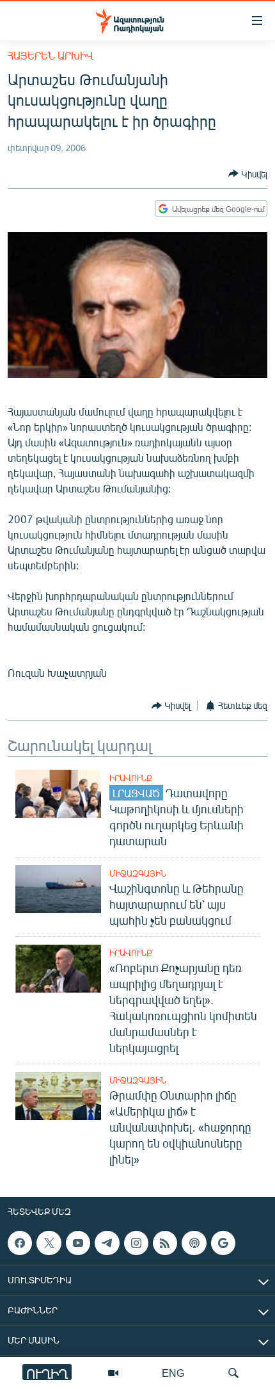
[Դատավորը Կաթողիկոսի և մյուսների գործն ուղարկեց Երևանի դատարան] (58, 794)
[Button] (247, 173)
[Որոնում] (233, 1373)
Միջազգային (137, 873)
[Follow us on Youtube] (78, 1243)
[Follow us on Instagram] (136, 1243)
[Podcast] (194, 1243)
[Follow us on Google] (223, 1243)
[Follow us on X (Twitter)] (48, 1243)
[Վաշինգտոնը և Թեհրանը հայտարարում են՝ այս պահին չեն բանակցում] (58, 889)
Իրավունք (130, 778)
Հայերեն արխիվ (50, 55)
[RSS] (165, 1243)
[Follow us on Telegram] (107, 1243)
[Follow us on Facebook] (20, 1243)
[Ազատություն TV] (113, 1373)
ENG (173, 1373)
